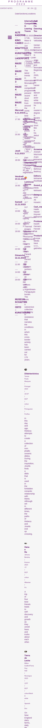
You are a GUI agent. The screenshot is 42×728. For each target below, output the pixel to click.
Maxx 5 (18, 96)
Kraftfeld (21, 48)
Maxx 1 (18, 65)
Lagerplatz (22, 58)
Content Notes (6, 8)
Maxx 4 (18, 88)
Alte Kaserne (20, 34)
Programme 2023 (21, 2)
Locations (31, 14)
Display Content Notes (29, 64)
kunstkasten (23, 53)
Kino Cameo (19, 42)
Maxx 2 (18, 72)
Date (17, 14)
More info (28, 150)
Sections (23, 14)
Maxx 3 (18, 80)
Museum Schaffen (21, 301)
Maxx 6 (18, 104)
